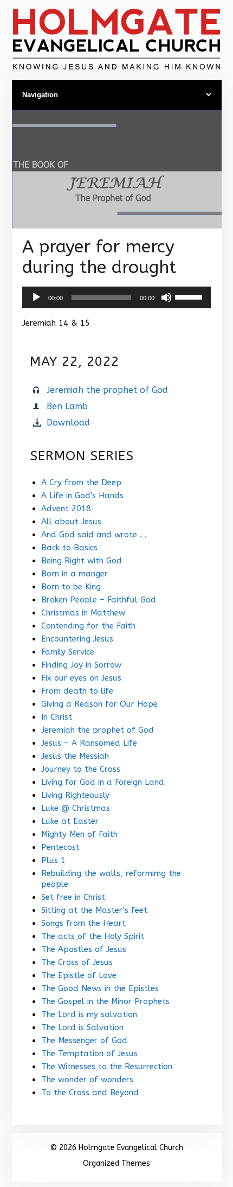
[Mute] (166, 297)
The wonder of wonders (87, 1079)
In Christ (56, 717)
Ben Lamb (67, 406)
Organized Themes (116, 1163)
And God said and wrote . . (94, 534)
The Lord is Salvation (82, 1027)
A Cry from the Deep (81, 482)
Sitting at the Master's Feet (94, 910)
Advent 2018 (66, 508)
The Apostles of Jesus (83, 949)
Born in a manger (74, 574)
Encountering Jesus (77, 639)
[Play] (36, 297)
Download (68, 422)
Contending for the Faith (88, 626)
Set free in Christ (73, 897)
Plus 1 (53, 860)
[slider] (190, 296)
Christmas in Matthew (83, 613)
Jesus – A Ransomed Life (89, 743)
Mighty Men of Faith (79, 834)
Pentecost (60, 847)
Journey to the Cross (80, 769)
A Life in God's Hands (82, 495)
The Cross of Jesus (77, 962)
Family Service (67, 652)
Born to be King (71, 587)
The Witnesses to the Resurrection (106, 1066)
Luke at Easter (70, 821)
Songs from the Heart (83, 923)
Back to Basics (69, 548)
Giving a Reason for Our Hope (99, 704)
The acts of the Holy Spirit (92, 936)
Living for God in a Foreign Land (102, 782)
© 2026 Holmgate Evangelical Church (116, 1147)
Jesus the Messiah (75, 756)
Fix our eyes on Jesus (81, 678)
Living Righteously (75, 795)
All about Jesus (71, 521)
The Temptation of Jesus (89, 1053)
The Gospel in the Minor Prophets (105, 1001)
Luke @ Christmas (75, 808)
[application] (116, 297)
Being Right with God (81, 561)
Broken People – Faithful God (98, 600)
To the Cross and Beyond (90, 1092)
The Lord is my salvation (89, 1014)
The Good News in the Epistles (100, 988)
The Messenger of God (84, 1040)
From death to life (77, 691)
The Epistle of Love (78, 975)
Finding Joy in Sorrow (81, 665)
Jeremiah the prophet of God (107, 390)
